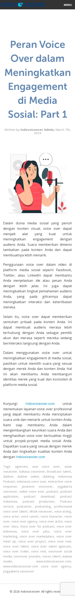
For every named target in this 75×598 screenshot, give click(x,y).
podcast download (39, 496)
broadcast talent (59, 471)
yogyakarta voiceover (18, 571)
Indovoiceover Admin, (37, 129)
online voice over (31, 491)
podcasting (43, 506)
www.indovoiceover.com (53, 561)
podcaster (24, 506)
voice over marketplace (37, 536)
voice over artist (51, 521)
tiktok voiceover (40, 511)
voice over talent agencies (51, 546)
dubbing (48, 476)
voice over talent (16, 546)
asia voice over (46, 466)
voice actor (11, 516)
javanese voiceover (37, 486)
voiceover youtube (27, 556)
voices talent (51, 556)
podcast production (39, 501)
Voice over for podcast (37, 526)
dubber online (28, 476)
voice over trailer (16, 551)
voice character (52, 516)
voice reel (38, 551)
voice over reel (59, 541)
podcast (52, 491)
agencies (21, 466)
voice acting (62, 511)
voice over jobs (35, 531)
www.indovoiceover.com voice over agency (37, 566)
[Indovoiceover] (23, 3)
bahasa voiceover (32, 471)
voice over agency (24, 521)
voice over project (32, 541)
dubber (8, 476)
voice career (30, 516)
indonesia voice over (31, 481)
